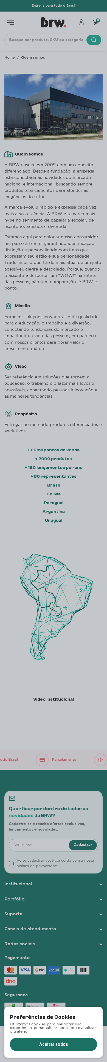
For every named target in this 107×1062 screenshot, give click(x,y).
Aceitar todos (53, 1044)
